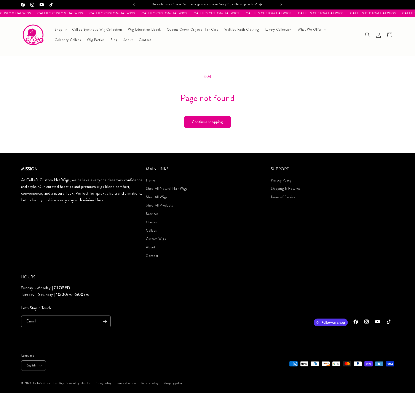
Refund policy (149, 383)
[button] (60, 29)
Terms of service (126, 383)
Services (152, 213)
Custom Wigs (156, 238)
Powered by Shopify (77, 383)
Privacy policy (103, 383)
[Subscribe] (104, 321)
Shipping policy (173, 383)
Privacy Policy (281, 180)
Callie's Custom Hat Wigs (48, 383)
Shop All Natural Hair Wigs (166, 188)
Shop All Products (159, 205)
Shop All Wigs (156, 196)
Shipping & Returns (285, 188)
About (150, 247)
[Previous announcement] (134, 4)
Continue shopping (207, 122)
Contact (152, 255)
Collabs (151, 230)
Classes (151, 222)
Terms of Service (283, 196)
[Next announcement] (281, 4)
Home (150, 180)
